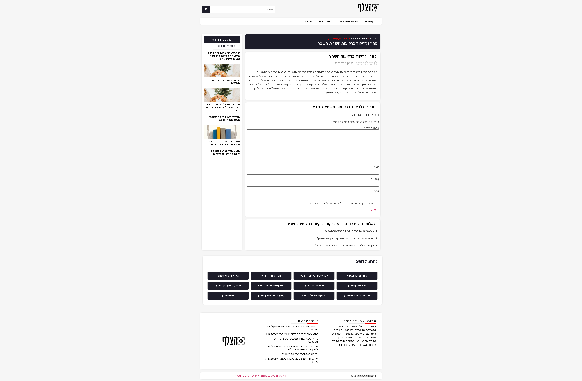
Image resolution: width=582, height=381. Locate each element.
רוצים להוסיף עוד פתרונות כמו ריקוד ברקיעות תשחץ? (345, 238)
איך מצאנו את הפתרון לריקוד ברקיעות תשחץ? (349, 231)
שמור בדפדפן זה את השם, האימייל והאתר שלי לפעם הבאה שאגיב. (341, 203)
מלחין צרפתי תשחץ (228, 275)
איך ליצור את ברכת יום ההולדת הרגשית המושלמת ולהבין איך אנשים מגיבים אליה (224, 56)
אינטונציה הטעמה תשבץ (357, 295)
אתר (376, 191)
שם (376, 166)
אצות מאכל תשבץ (357, 275)
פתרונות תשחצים (349, 21)
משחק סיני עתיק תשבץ (228, 285)
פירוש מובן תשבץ (357, 285)
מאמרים (308, 21)
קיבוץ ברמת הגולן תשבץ (271, 295)
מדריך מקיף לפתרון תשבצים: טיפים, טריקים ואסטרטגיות (225, 152)
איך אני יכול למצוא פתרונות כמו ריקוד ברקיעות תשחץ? (344, 245)
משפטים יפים (326, 21)
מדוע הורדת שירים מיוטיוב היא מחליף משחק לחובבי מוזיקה (224, 143)
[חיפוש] (206, 9)
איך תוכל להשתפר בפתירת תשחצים (300, 354)
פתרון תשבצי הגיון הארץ (271, 285)
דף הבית (369, 21)
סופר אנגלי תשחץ (314, 285)
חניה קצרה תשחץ (271, 275)
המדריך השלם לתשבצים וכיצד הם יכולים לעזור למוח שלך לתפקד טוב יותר (222, 107)
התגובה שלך (371, 128)
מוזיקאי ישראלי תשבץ (314, 295)
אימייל (375, 179)
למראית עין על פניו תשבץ (314, 275)
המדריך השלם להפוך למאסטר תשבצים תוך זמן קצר (224, 118)
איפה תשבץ (228, 295)
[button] (313, 231)
